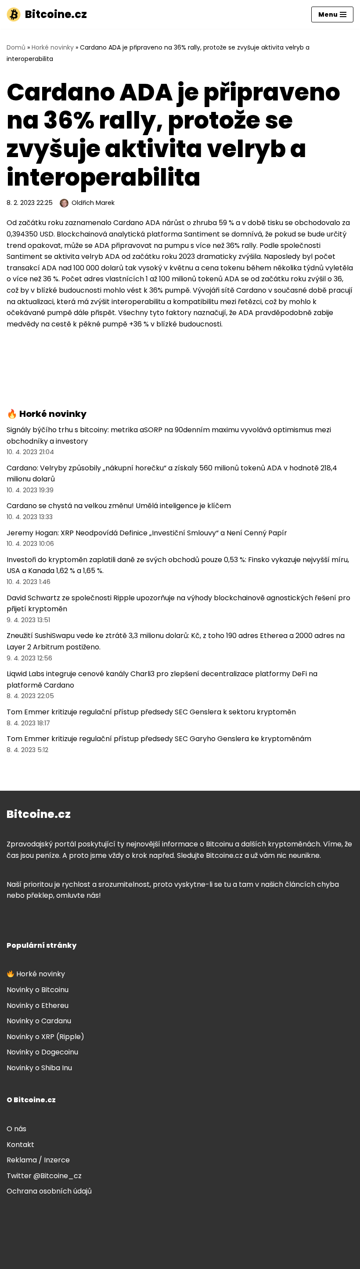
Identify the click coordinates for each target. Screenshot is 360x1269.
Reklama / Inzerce (38, 1160)
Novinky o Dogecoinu (42, 1052)
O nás (16, 1129)
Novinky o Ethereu (37, 1005)
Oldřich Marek (93, 202)
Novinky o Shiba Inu (39, 1068)
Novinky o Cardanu (39, 1021)
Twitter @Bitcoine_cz (44, 1176)
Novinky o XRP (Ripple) (45, 1037)
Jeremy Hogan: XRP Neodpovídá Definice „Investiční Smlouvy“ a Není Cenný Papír (147, 533)
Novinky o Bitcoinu (37, 990)
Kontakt (20, 1145)
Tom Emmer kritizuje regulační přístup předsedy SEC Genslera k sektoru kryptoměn (151, 712)
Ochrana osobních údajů (49, 1191)
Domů (16, 47)
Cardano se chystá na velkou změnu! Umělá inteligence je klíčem (119, 506)
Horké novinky (53, 47)
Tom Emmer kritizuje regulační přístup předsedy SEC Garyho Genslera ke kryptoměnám (159, 739)
